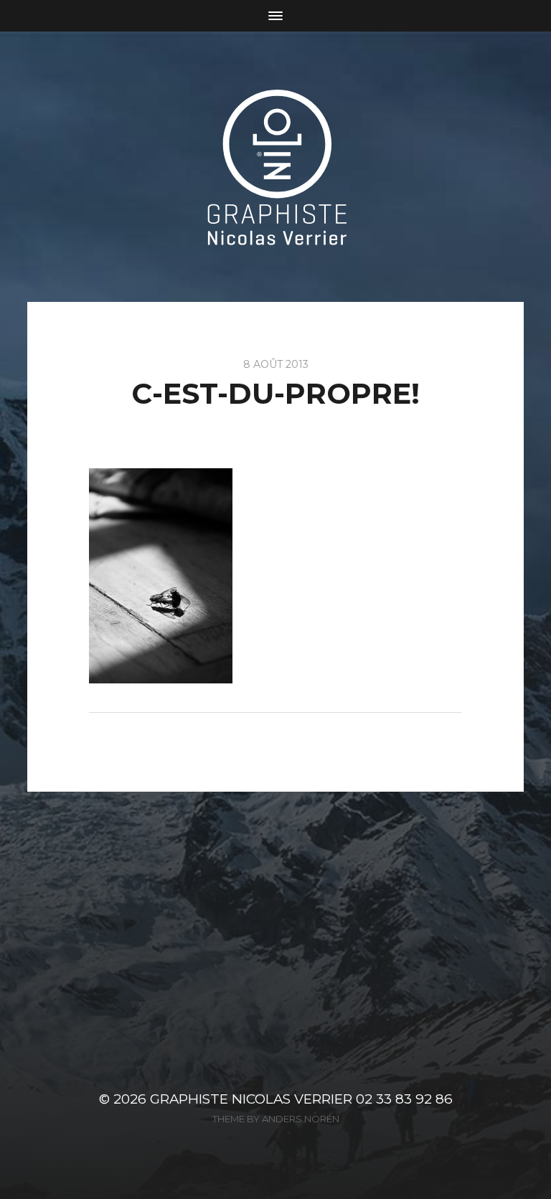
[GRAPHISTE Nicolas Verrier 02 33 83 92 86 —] (275, 167)
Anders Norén (300, 1118)
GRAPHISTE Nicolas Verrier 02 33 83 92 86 (301, 1099)
